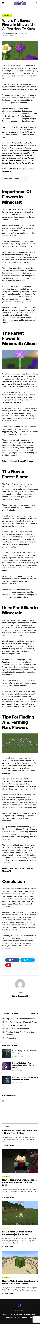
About (24, 1317)
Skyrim (17, 1317)
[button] (3, 3)
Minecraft (7, 15)
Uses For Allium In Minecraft (17, 1029)
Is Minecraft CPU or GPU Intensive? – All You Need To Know (19, 1131)
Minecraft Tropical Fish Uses (21, 461)
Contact (32, 1317)
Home (5, 1314)
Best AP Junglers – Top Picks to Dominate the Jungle (25, 1078)
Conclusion (11, 1038)
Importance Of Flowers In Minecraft (20, 1019)
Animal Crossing (15, 1314)
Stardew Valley (29, 1314)
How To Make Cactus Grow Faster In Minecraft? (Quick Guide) (20, 1282)
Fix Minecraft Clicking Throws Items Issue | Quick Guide (17, 1233)
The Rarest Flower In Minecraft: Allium (21, 1022)
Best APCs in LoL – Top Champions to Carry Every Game (23, 1065)
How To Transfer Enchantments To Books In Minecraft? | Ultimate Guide (19, 1182)
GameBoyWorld (20, 996)
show (23, 179)
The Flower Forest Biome (16, 1025)
